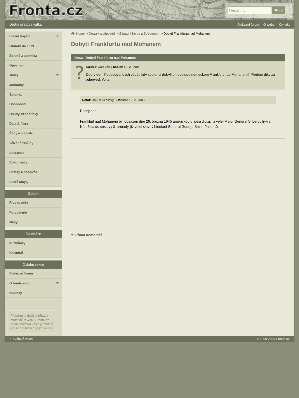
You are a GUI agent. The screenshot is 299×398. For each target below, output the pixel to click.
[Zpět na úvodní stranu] (49, 10)
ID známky (17, 243)
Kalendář (16, 252)
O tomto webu (20, 283)
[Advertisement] (178, 185)
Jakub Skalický (103, 100)
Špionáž (15, 94)
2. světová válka (21, 339)
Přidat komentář (88, 235)
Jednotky (16, 85)
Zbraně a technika (23, 55)
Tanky (13, 75)
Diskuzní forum (21, 273)
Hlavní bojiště (19, 36)
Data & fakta (18, 123)
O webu (268, 24)
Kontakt (284, 24)
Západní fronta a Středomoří (139, 33)
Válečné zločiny (21, 143)
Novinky (15, 293)
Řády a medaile (21, 133)
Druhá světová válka (25, 24)
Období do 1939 (21, 46)
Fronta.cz (283, 339)
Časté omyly (18, 182)
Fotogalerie (18, 212)
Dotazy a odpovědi (102, 33)
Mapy (13, 222)
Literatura (16, 152)
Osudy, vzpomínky (23, 114)
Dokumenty (18, 162)
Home (80, 33)
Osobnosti (17, 104)
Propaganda (18, 202)
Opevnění (16, 65)
